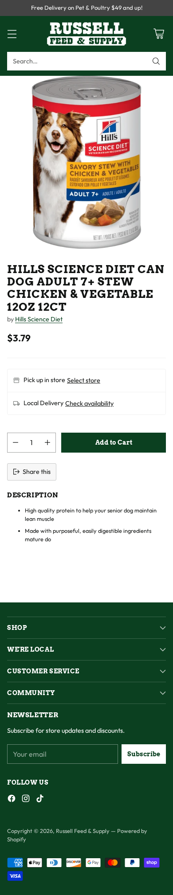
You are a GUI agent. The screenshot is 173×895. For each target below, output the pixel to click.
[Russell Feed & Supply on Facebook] (11, 800)
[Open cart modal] (158, 34)
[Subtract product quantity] (16, 442)
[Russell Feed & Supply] (86, 34)
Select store (83, 380)
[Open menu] (12, 34)
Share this (37, 472)
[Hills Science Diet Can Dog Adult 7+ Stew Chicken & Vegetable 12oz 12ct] (86, 162)
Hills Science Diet (39, 319)
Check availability (89, 403)
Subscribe (143, 754)
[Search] (156, 61)
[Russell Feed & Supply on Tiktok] (40, 800)
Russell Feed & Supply (83, 830)
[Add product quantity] (47, 442)
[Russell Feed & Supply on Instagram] (25, 800)
